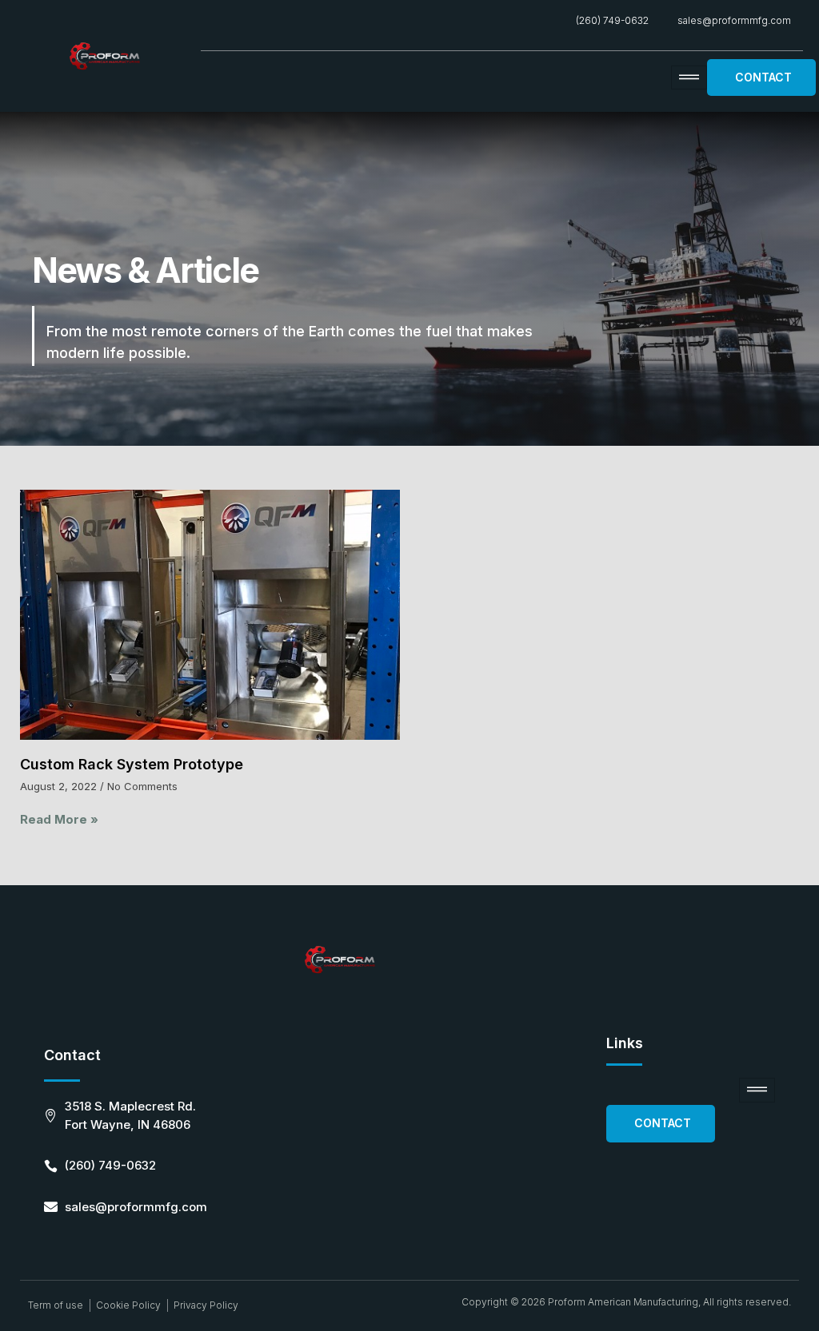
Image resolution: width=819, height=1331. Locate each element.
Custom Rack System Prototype (131, 764)
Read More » (59, 819)
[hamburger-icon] (689, 78)
